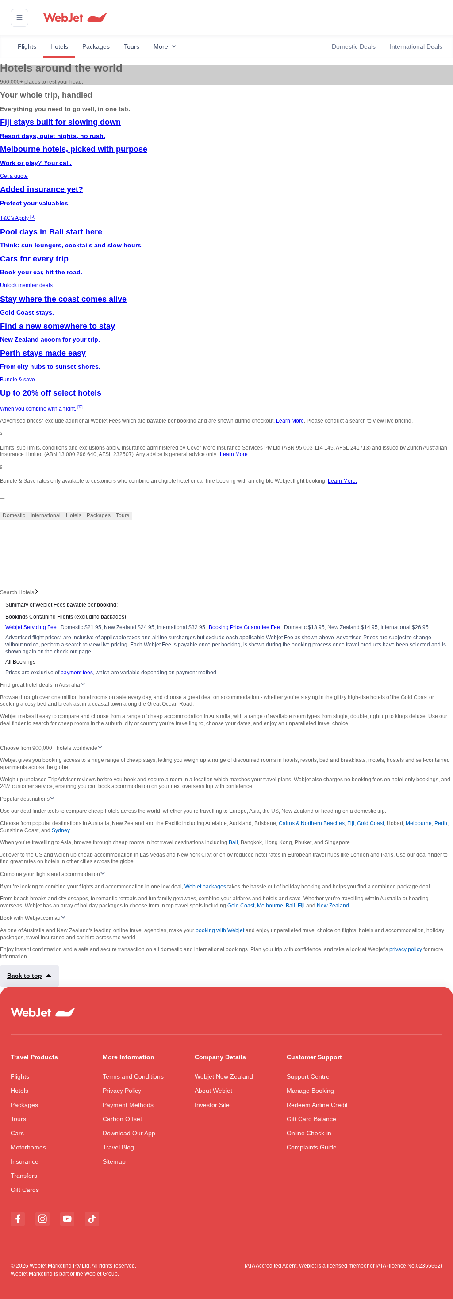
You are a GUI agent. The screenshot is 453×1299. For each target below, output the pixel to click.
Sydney (60, 830)
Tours (131, 46)
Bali (233, 842)
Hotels (59, 46)
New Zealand (333, 906)
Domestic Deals (354, 46)
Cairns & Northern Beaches (312, 823)
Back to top (24, 975)
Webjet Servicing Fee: (31, 627)
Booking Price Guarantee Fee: (245, 627)
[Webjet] (74, 18)
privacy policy (405, 949)
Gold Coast (370, 823)
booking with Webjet (220, 930)
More (161, 46)
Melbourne (419, 823)
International (46, 515)
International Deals (416, 46)
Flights (27, 46)
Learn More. (234, 454)
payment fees (77, 672)
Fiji (350, 823)
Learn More (290, 421)
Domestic (14, 515)
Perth (440, 823)
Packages (96, 46)
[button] (19, 18)
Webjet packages (205, 887)
